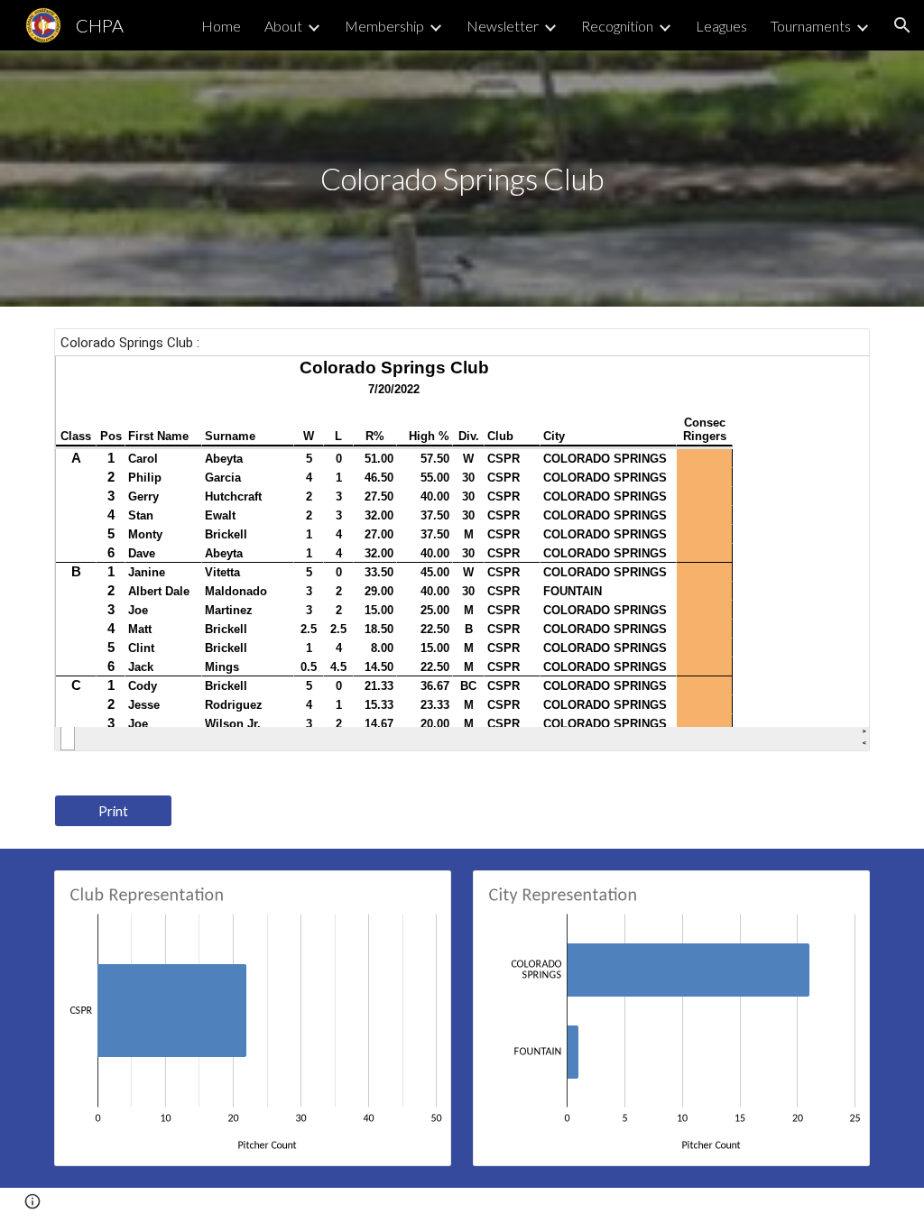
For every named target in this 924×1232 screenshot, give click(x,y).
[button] (902, 25)
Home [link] (221, 25)
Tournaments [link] (811, 25)
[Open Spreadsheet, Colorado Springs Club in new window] (835, 351)
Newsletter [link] (503, 25)
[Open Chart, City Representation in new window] (835, 893)
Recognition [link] (617, 25)
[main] (461, 179)
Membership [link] (384, 25)
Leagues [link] (721, 25)
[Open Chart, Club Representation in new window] (416, 893)
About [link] (283, 25)
